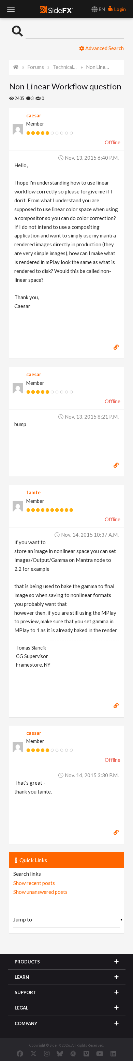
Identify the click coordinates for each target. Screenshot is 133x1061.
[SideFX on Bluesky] (60, 1053)
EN (101, 9)
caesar (33, 115)
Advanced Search (104, 48)
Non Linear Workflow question (98, 67)
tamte (33, 492)
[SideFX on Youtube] (99, 1053)
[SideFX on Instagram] (46, 1053)
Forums (36, 67)
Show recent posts (34, 883)
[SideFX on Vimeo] (86, 1053)
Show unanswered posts (40, 892)
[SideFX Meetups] (73, 1053)
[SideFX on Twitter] (33, 1053)
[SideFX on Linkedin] (113, 1053)
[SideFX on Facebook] (20, 1053)
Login (119, 9)
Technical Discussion (65, 67)
